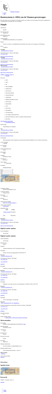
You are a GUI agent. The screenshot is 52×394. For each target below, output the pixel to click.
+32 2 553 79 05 (4, 62)
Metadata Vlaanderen (15, 11)
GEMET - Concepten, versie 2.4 (7, 74)
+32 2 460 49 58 (4, 261)
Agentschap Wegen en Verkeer (7, 50)
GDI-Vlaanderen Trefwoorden (7, 121)
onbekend (2, 264)
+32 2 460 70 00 (4, 259)
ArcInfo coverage (6, 212)
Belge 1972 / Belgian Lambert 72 (9, 202)
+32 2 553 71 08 (4, 54)
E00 (4, 215)
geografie (7, 75)
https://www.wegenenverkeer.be (7, 56)
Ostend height (6, 206)
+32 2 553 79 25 (4, 70)
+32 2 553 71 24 (4, 306)
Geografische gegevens (10, 122)
